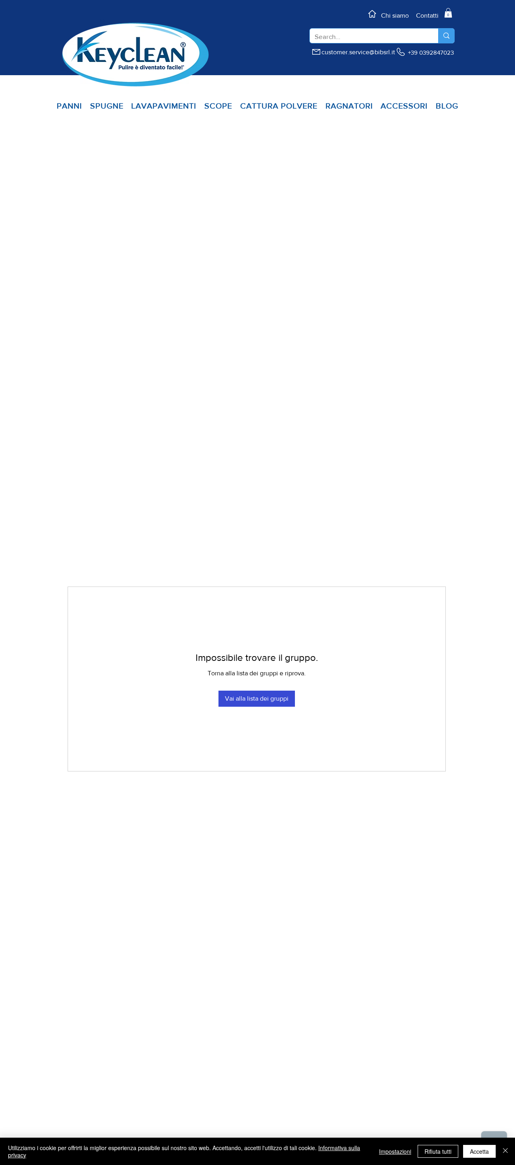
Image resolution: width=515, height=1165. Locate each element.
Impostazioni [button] (395, 1151)
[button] (448, 13)
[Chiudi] (505, 1151)
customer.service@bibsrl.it (358, 52)
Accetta (479, 1151)
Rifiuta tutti (437, 1151)
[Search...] (446, 36)
